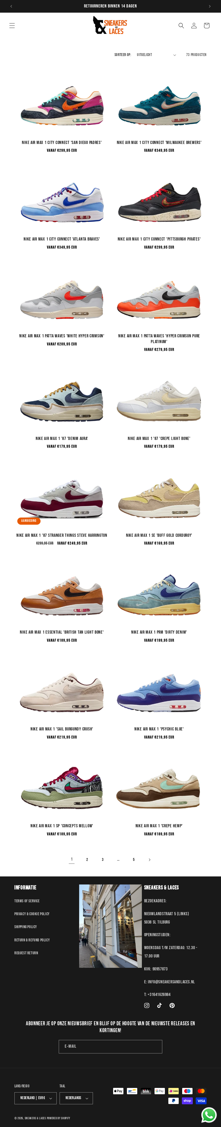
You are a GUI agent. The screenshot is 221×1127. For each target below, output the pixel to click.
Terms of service (27, 901)
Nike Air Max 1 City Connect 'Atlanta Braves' (62, 239)
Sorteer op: (123, 54)
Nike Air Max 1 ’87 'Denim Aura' (62, 438)
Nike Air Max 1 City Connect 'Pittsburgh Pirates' (159, 239)
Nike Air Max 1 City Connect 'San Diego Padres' (62, 142)
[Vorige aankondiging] (11, 6)
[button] (12, 25)
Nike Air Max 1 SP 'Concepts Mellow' (62, 826)
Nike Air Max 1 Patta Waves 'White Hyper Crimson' (61, 336)
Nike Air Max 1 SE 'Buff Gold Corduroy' (159, 535)
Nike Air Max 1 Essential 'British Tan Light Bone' (62, 632)
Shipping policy (25, 926)
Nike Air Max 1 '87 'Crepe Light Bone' (159, 438)
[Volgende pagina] (149, 859)
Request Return (26, 953)
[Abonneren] (155, 1046)
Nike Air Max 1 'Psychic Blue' (159, 729)
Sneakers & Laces (35, 1118)
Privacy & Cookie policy (32, 913)
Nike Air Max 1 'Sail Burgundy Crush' (62, 729)
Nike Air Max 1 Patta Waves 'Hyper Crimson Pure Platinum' (159, 338)
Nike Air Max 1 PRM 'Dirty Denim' (159, 632)
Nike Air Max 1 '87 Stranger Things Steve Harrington (61, 535)
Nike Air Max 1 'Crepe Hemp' (159, 826)
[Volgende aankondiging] (209, 6)
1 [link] (72, 859)
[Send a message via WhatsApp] (209, 1115)
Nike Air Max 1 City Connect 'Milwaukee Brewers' (159, 142)
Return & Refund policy (32, 940)
